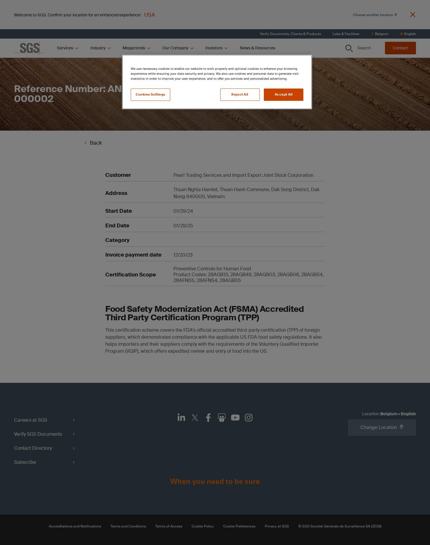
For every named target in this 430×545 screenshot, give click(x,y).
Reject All (239, 94)
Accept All (284, 94)
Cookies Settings (150, 94)
